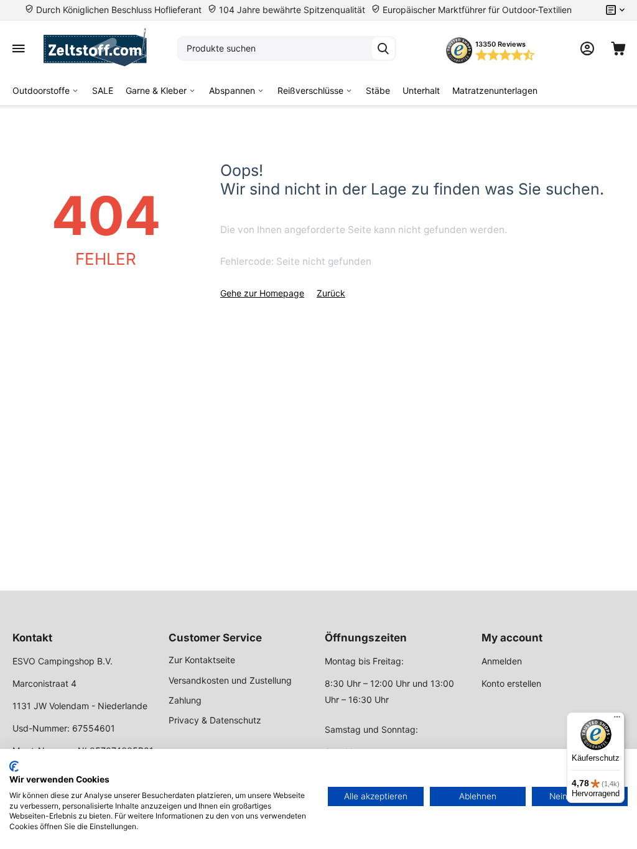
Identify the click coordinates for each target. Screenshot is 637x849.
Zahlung (185, 700)
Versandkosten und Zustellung (230, 680)
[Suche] (383, 48)
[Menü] (617, 719)
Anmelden (501, 661)
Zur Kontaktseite (202, 659)
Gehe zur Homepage (262, 293)
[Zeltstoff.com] (101, 48)
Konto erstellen (511, 683)
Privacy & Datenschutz (215, 720)
